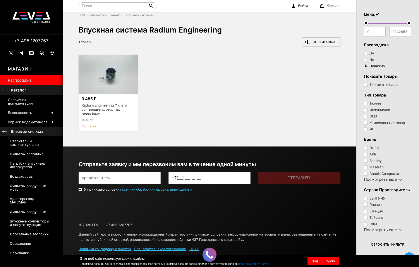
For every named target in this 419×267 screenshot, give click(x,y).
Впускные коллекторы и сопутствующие (29, 223)
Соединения (20, 243)
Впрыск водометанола (27, 122)
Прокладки (19, 253)
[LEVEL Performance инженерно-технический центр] (31, 17)
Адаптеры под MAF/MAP (22, 200)
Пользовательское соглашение (160, 249)
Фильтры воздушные (28, 212)
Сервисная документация (20, 101)
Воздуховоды (21, 176)
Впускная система (27, 131)
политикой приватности (253, 263)
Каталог (18, 90)
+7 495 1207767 (31, 41)
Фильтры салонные (26, 154)
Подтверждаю (323, 261)
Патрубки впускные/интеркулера (27, 165)
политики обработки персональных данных (156, 189)
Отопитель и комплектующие (24, 143)
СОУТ (194, 249)
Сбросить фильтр (387, 244)
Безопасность (20, 112)
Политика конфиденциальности (105, 249)
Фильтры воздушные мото (28, 187)
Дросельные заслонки (29, 234)
